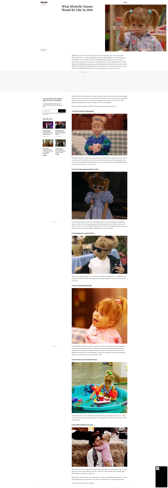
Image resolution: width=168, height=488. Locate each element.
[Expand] (157, 467)
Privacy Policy (46, 114)
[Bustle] (44, 2)
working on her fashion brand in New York (102, 224)
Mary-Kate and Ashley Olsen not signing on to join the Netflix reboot (89, 64)
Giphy (90, 483)
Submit (62, 110)
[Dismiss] (166, 467)
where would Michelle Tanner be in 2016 (96, 57)
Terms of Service (62, 113)
